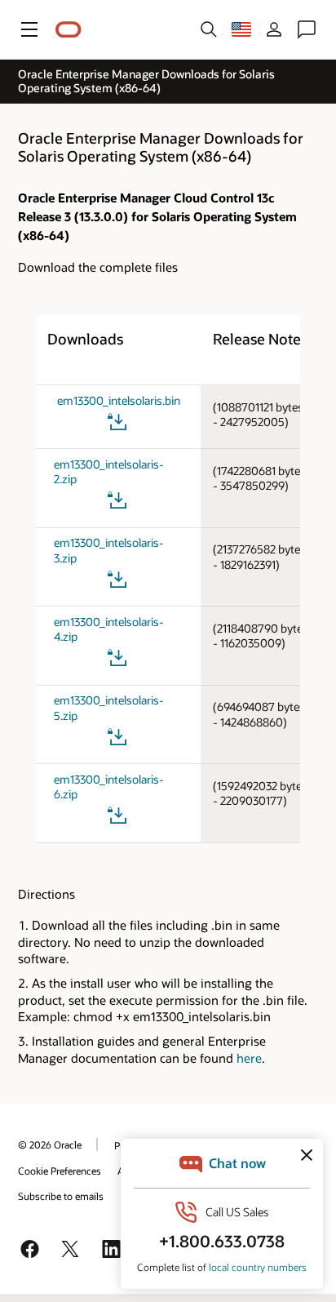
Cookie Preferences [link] (59, 1170)
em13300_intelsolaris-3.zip (109, 550)
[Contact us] (306, 29)
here (249, 1058)
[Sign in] (274, 29)
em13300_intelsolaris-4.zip (109, 630)
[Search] (209, 29)
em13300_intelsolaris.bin (118, 400)
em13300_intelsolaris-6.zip (109, 787)
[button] (29, 29)
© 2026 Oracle (50, 1144)
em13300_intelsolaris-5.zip (109, 708)
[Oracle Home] (68, 30)
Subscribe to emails (61, 1195)
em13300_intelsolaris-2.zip (109, 472)
